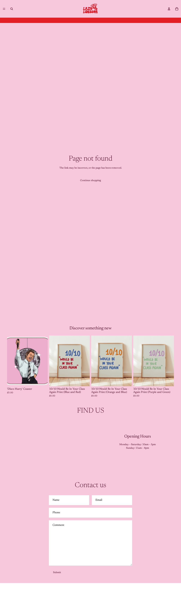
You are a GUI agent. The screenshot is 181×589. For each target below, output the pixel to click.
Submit (57, 572)
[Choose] (84, 381)
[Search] (12, 9)
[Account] (169, 9)
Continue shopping (90, 180)
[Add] (42, 381)
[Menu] (4, 9)
